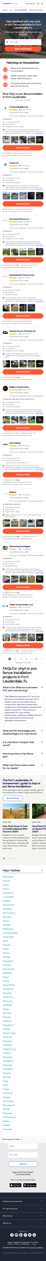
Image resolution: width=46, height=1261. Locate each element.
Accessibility (34, 1243)
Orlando (6, 945)
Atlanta (6, 953)
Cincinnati (7, 1037)
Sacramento (8, 905)
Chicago (6, 957)
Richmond (7, 1113)
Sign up (23, 1164)
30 (36, 659)
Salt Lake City (9, 1105)
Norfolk (6, 1109)
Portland (7, 1053)
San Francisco (9, 913)
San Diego (7, 909)
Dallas (5, 1085)
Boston (6, 977)
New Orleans (9, 969)
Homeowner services (12, 1201)
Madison (6, 1125)
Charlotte (7, 1021)
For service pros (10, 1208)
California (17, 1243)
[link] (23, 111)
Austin (5, 1081)
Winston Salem (9, 1033)
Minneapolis (8, 989)
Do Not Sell (25, 1243)
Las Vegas (7, 1005)
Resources (7, 1216)
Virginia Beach (9, 1117)
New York (7, 1013)
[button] (6, 139)
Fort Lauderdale (10, 933)
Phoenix (6, 881)
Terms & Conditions (36, 1248)
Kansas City (8, 997)
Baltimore (7, 973)
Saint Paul (7, 993)
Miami (5, 941)
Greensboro (8, 1025)
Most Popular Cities (11, 1139)
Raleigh (6, 1029)
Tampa (6, 949)
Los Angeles (8, 897)
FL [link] (11, 10)
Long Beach (8, 893)
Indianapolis (8, 961)
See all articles (12, 798)
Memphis (7, 1073)
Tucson (6, 885)
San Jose (7, 917)
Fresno (6, 889)
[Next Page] (42, 659)
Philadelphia (8, 1061)
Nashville (7, 1077)
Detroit (6, 981)
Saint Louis (7, 1001)
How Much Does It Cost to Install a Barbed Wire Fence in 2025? (15, 829)
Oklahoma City (9, 1049)
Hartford (6, 925)
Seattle (6, 1121)
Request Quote (23, 148)
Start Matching (23, 48)
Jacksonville (8, 937)
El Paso (6, 1089)
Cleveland (7, 1041)
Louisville (7, 965)
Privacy (10, 1243)
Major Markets (11, 870)
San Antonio (8, 1101)
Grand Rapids (9, 985)
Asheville (7, 1017)
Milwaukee (7, 1129)
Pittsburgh (7, 1065)
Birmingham (8, 877)
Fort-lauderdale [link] (20, 10)
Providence (8, 1069)
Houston (6, 1097)
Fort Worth (8, 1093)
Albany (6, 1009)
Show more (39, 133)
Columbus (7, 1045)
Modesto (7, 901)
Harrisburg (7, 1057)
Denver (6, 921)
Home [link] (5, 10)
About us (7, 1223)
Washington (8, 929)
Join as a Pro (30, 4)
